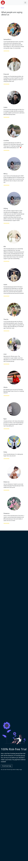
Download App (6, 766)
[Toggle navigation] (25, 2)
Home (2, 7)
